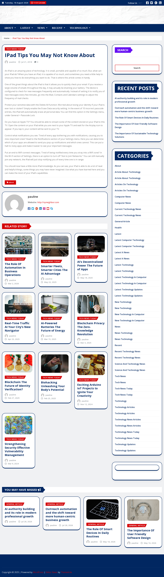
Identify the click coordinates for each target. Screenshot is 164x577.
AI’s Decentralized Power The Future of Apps (90, 265)
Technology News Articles (128, 419)
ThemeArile (66, 572)
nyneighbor (18, 13)
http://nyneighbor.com (48, 202)
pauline (12, 62)
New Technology (123, 302)
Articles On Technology (126, 184)
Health (118, 227)
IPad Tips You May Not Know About (29, 38)
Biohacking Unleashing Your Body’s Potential (53, 386)
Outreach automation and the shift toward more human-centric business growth (61, 514)
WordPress (38, 572)
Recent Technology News (127, 351)
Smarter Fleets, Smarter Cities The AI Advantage (54, 269)
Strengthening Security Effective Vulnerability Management (17, 449)
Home (6, 38)
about (11, 182)
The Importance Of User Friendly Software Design (140, 533)
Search (122, 50)
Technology (79, 28)
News (41, 28)
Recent (57, 28)
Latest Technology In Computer (131, 277)
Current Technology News (128, 209)
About (9, 28)
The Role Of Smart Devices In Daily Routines (136, 117)
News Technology (124, 333)
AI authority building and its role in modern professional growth (20, 512)
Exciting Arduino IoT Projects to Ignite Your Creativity (89, 390)
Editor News (51, 572)
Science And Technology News (130, 363)
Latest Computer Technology (129, 240)
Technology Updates (125, 444)
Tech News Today (124, 388)
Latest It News (122, 252)
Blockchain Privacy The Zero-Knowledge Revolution (91, 328)
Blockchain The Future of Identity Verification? (17, 385)
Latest (25, 28)
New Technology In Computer (130, 314)
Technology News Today (127, 432)
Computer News (123, 196)
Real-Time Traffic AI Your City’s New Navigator (18, 326)
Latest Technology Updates (129, 289)
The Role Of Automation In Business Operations (15, 269)
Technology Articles (125, 407)
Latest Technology (124, 264)
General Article (122, 221)
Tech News (120, 376)
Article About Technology (128, 172)
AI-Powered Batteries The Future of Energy (53, 326)
